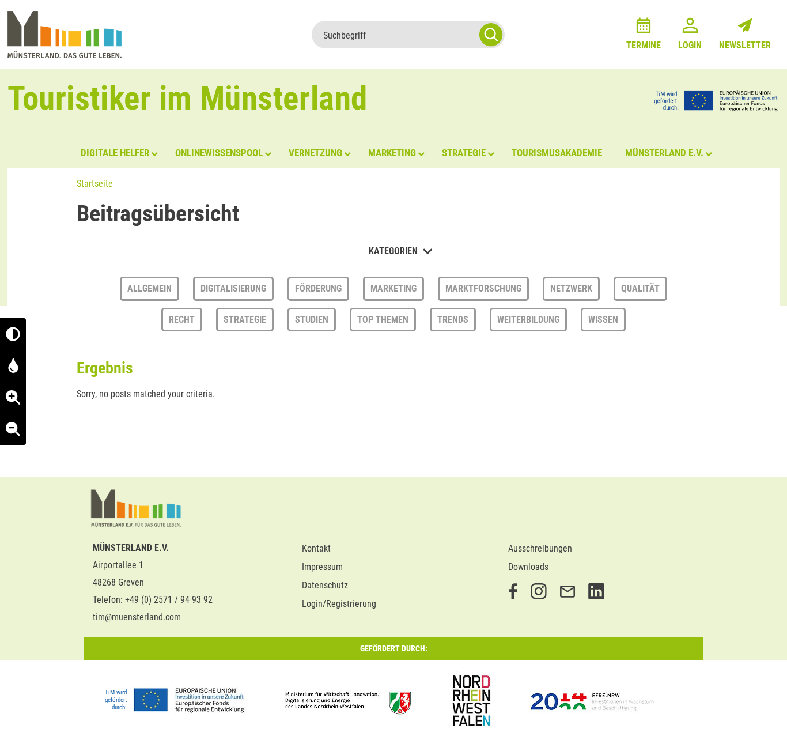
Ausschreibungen (540, 548)
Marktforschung (483, 288)
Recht (182, 319)
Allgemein (149, 288)
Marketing (393, 288)
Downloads (528, 566)
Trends (452, 319)
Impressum (322, 566)
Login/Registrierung (339, 603)
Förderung (318, 288)
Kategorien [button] (394, 251)
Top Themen (382, 319)
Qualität (640, 288)
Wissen (603, 319)
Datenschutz (325, 585)
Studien (311, 319)
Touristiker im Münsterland (187, 98)
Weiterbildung (528, 319)
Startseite (95, 183)
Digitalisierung (233, 288)
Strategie (245, 319)
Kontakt (316, 548)
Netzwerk (571, 288)
